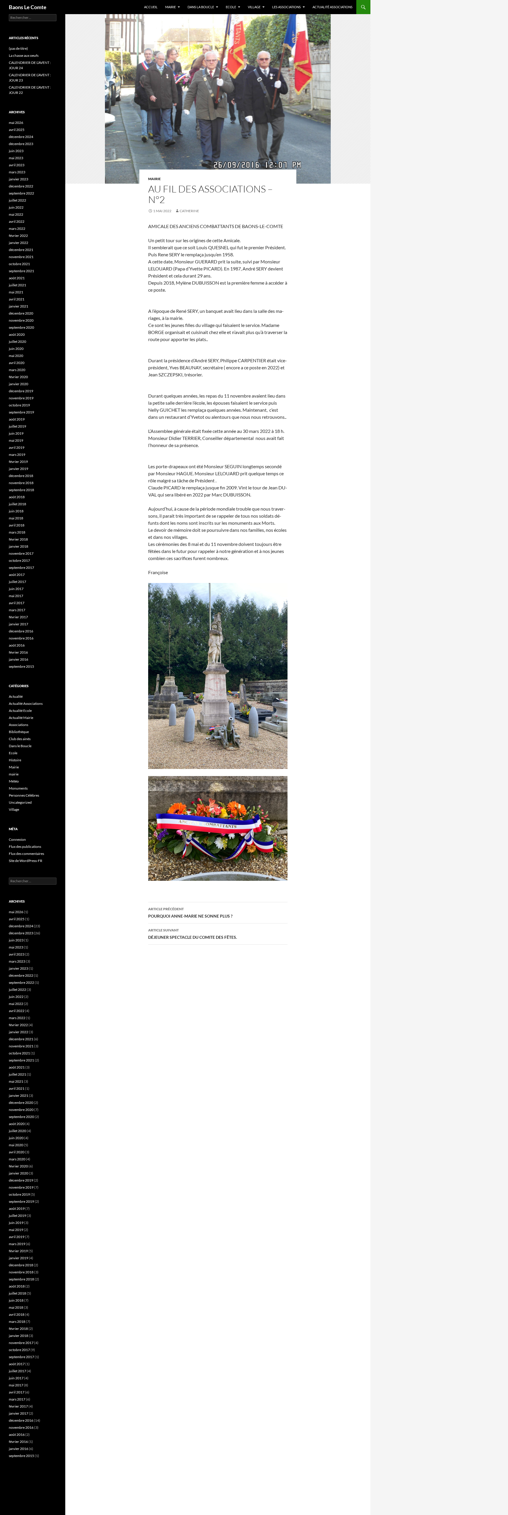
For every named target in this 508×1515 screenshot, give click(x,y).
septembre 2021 (21, 271)
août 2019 (17, 419)
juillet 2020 (17, 341)
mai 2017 (16, 596)
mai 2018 (16, 518)
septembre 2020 (21, 327)
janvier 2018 (18, 546)
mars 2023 (17, 172)
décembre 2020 (21, 313)
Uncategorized (20, 802)
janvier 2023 (18, 179)
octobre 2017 (19, 560)
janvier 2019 (18, 468)
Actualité (16, 696)
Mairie (170, 7)
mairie (154, 179)
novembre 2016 (21, 638)
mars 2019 (17, 454)
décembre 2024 (21, 136)
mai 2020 (16, 355)
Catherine (189, 211)
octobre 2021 (19, 264)
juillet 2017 (17, 581)
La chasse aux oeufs (24, 55)
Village (254, 7)
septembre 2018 (21, 490)
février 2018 (18, 539)
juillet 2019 (17, 426)
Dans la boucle (201, 7)
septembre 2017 (21, 567)
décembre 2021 (21, 249)
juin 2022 (16, 207)
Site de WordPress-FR (25, 860)
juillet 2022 (17, 200)
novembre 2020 (21, 320)
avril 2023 (16, 165)
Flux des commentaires (26, 853)
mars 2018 (17, 532)
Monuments (18, 788)
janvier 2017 (18, 624)
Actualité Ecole (20, 710)
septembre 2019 (21, 412)
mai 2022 (16, 214)
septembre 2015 (21, 666)
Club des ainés (20, 739)
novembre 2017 (21, 553)
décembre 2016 (21, 631)
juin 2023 (16, 151)
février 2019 (18, 461)
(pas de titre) (18, 48)
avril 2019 (16, 447)
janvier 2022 (18, 242)
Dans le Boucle (20, 746)
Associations (18, 724)
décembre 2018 (21, 476)
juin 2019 (16, 433)
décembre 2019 (21, 391)
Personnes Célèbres (24, 795)
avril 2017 (16, 603)
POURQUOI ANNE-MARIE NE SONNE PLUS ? (190, 912)
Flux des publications (25, 846)
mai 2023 (16, 158)
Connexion (17, 839)
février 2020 (18, 377)
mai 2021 (16, 292)
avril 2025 (16, 129)
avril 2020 (16, 363)
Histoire (15, 760)
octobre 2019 (19, 405)
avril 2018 (16, 525)
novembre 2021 (21, 257)
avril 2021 (16, 299)
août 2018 (17, 497)
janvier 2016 (18, 659)
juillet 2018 (17, 504)
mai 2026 (16, 122)
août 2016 (17, 645)
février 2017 (18, 617)
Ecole (231, 7)
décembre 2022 (21, 186)
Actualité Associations (332, 7)
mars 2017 (17, 610)
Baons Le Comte (27, 7)
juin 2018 (16, 511)
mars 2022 (17, 228)
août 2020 (17, 334)
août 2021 (17, 278)
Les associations (286, 7)
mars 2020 (17, 370)
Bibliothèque (19, 732)
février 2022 (18, 235)
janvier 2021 (18, 306)
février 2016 (18, 652)
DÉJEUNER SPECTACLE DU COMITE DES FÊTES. (192, 934)
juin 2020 (16, 348)
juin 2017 (16, 589)
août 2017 (17, 574)
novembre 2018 (21, 483)
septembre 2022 (21, 193)
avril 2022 (16, 221)
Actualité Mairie (21, 717)
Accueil (151, 7)
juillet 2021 (17, 285)
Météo (14, 781)
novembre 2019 (21, 398)
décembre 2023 (21, 144)
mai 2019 (16, 440)
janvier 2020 (18, 384)
